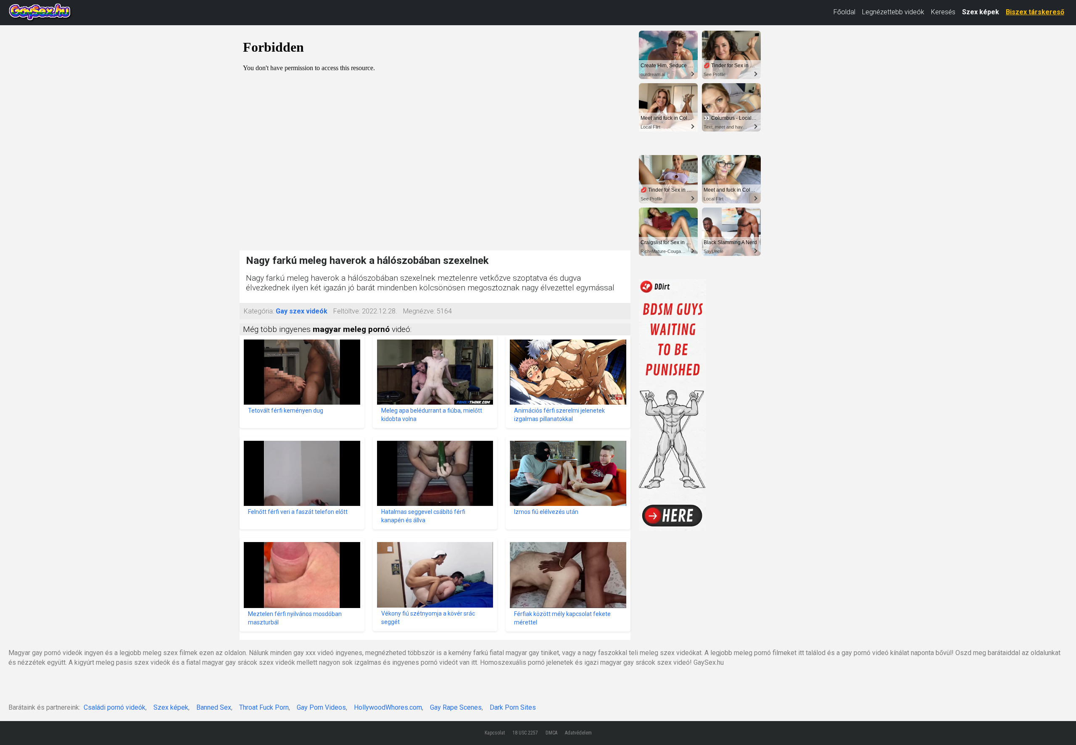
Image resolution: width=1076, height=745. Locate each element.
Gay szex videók (301, 311)
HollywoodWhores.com (388, 707)
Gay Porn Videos (321, 707)
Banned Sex (213, 707)
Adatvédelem (578, 733)
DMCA (551, 733)
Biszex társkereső (1035, 12)
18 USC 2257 (525, 733)
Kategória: (259, 311)
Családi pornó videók (114, 707)
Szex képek (980, 12)
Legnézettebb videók (893, 12)
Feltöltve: (346, 311)
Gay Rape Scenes (456, 707)
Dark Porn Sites (513, 707)
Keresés (943, 12)
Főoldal (844, 12)
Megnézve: (419, 311)
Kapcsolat (495, 733)
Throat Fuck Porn (264, 707)
